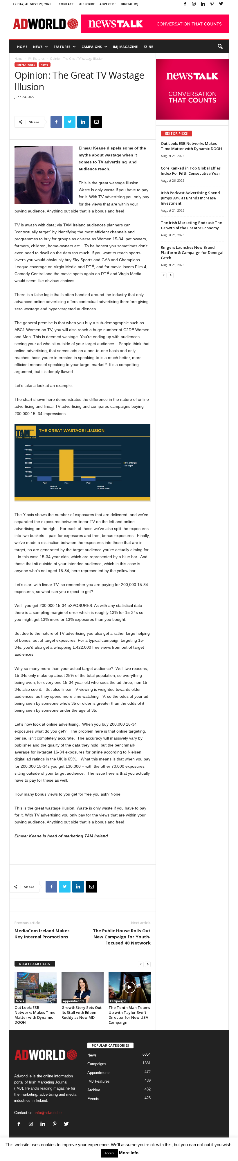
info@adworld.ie (48, 1112)
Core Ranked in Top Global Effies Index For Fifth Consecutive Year (191, 170)
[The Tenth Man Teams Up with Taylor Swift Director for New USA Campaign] (130, 987)
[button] (220, 46)
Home (22, 46)
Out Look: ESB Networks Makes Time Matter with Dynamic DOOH (35, 1015)
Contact (66, 4)
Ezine (148, 46)
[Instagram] (193, 4)
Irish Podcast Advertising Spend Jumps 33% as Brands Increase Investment (190, 198)
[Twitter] (220, 4)
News (38, 46)
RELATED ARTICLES (34, 964)
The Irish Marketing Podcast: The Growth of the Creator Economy (191, 225)
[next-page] (148, 964)
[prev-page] (141, 964)
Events (93, 1099)
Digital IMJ (129, 4)
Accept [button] (109, 1153)
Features (62, 46)
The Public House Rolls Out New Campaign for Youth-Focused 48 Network (122, 937)
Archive (93, 1090)
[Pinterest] (211, 4)
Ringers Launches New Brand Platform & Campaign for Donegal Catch (192, 252)
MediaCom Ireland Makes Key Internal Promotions (42, 934)
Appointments (73, 1001)
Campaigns (92, 46)
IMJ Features (36, 59)
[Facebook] (184, 4)
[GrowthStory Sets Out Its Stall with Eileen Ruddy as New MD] (83, 987)
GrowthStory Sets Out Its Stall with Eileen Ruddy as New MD (82, 1012)
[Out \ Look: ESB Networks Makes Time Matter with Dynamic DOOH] (36, 987)
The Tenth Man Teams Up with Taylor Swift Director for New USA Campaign (129, 1015)
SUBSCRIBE (86, 4)
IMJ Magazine (125, 46)
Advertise (108, 4)
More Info (128, 1152)
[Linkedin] (202, 4)
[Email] (96, 122)
